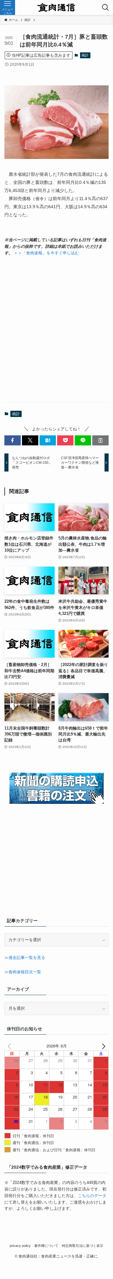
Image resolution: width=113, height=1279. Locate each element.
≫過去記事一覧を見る (24, 957)
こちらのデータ (92, 1195)
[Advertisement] (56, 329)
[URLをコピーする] (100, 440)
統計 (85, 55)
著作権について (46, 1246)
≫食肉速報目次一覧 (22, 972)
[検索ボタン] (105, 7)
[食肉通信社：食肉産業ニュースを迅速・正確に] (56, 7)
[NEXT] (103, 1046)
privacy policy (20, 1246)
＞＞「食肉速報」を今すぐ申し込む (46, 253)
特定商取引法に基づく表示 (82, 1246)
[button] (12, 440)
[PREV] (10, 1046)
